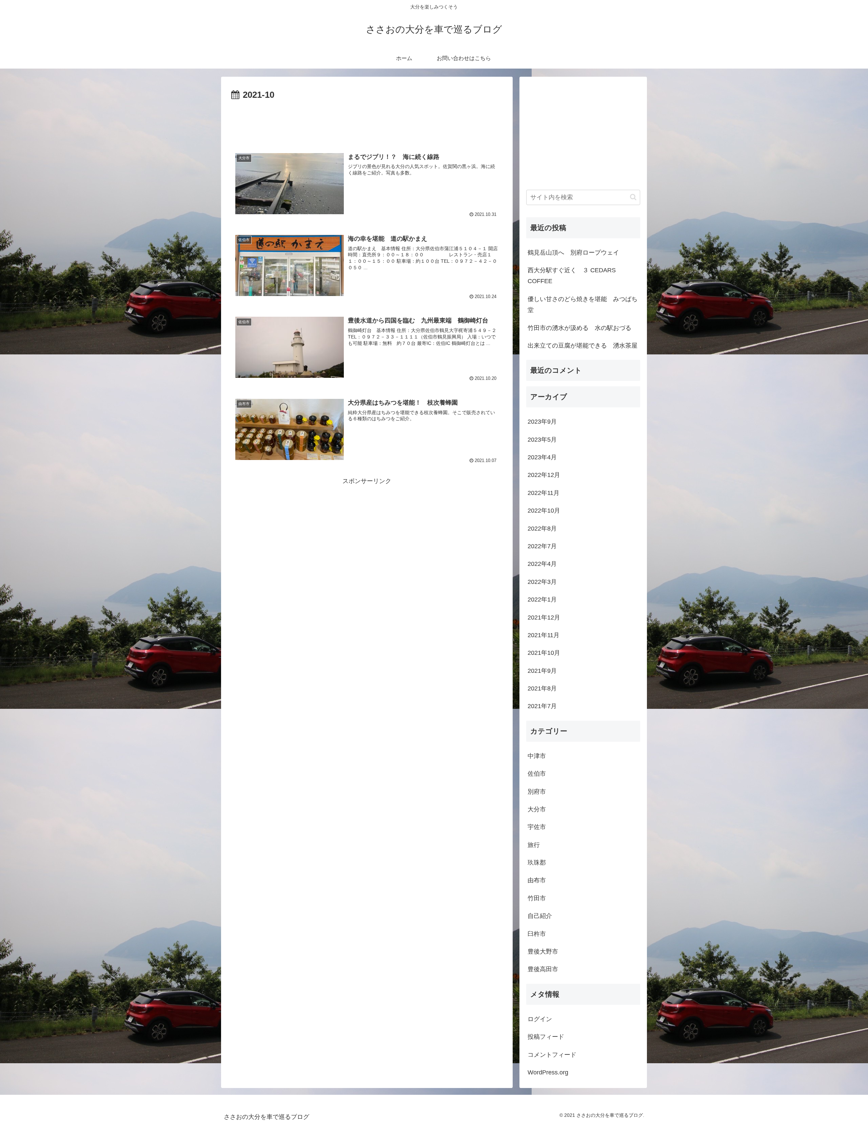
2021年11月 (543, 635)
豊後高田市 (543, 969)
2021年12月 (544, 617)
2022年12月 (544, 475)
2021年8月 (542, 688)
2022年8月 (542, 528)
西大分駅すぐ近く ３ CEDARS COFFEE (572, 275)
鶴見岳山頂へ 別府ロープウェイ (573, 252)
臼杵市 (537, 933)
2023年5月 (542, 439)
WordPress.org (548, 1072)
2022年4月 (542, 563)
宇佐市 (537, 827)
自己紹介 (540, 915)
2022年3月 (542, 581)
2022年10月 (544, 510)
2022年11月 (543, 493)
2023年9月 (542, 421)
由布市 (537, 880)
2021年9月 (542, 670)
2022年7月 (542, 546)
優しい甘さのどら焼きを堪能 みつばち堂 (582, 304)
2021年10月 (544, 652)
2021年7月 (542, 706)
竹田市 (537, 898)
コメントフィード (552, 1054)
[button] (633, 197)
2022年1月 (542, 599)
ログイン (540, 1019)
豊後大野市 (543, 951)
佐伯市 (537, 773)
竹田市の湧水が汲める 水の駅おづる (579, 328)
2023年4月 (542, 457)
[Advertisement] (366, 121)
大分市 (537, 809)
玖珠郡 (537, 862)
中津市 (537, 756)
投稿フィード (546, 1036)
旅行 (534, 845)
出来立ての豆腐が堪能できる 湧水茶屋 (582, 345)
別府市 (537, 791)
